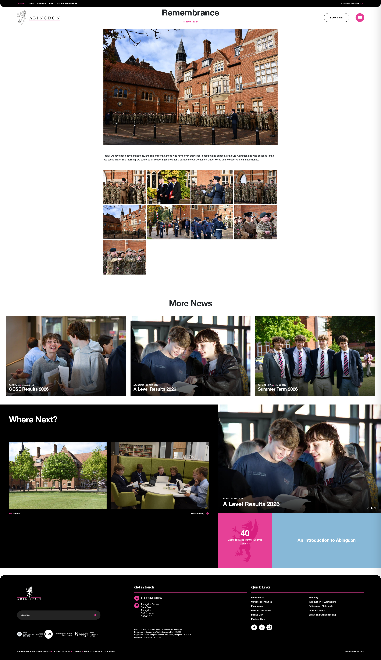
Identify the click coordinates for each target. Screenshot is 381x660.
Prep (31, 3)
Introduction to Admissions (322, 602)
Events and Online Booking (322, 615)
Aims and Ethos (317, 611)
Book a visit (336, 17)
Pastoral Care (258, 619)
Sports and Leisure (67, 3)
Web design (350, 651)
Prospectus (257, 606)
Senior (21, 3)
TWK (362, 651)
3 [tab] (375, 508)
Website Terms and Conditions (99, 651)
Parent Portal (257, 598)
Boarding (313, 598)
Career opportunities (261, 602)
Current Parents (350, 3)
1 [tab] (368, 508)
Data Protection (61, 651)
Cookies (77, 651)
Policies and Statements (321, 606)
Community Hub (45, 3)
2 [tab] (372, 508)
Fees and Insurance (261, 611)
